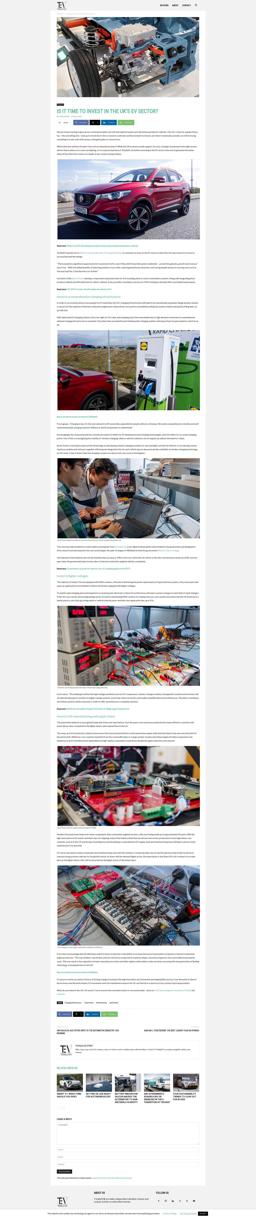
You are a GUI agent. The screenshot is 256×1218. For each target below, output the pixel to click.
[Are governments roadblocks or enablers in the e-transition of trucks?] (157, 1083)
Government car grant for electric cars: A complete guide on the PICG (98, 568)
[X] (187, 1201)
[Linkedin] (172, 1201)
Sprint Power (78, 278)
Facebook (178, 990)
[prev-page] (58, 1108)
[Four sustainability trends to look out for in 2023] (186, 1083)
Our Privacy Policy (188, 1213)
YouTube (159, 990)
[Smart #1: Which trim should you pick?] (70, 1083)
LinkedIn (61, 994)
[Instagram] (165, 1201)
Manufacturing (101, 1003)
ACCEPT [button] (203, 1214)
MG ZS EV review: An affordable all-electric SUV (89, 289)
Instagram (168, 990)
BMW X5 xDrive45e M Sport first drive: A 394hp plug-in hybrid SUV (98, 709)
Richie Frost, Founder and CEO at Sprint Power (101, 253)
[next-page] (62, 1108)
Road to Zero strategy (169, 550)
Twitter (187, 990)
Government (88, 1003)
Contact (186, 5)
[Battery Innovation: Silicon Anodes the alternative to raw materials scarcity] (128, 1083)
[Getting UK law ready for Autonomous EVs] (99, 1083)
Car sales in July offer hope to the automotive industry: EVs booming (88, 1032)
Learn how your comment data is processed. (112, 1178)
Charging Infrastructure (73, 1003)
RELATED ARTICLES (67, 1068)
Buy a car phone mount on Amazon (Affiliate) (77, 416)
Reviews (164, 5)
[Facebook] (158, 1201)
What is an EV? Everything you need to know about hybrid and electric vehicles (102, 245)
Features (60, 14)
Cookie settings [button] (170, 1213)
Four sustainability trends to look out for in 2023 (184, 1097)
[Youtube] (194, 1201)
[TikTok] (180, 1201)
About (175, 5)
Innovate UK (120, 546)
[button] (196, 5)
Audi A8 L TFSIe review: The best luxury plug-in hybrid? (171, 1030)
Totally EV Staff (64, 116)
